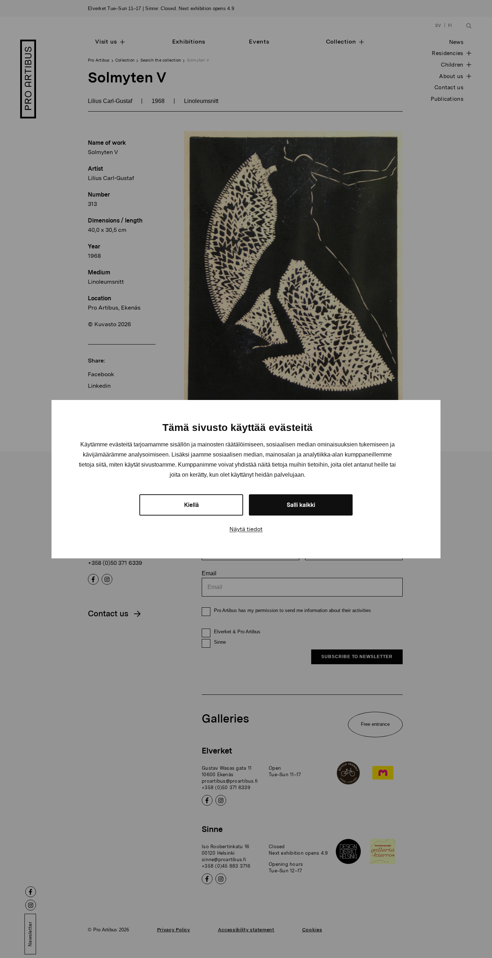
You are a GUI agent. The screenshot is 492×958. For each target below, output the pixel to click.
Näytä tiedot (246, 529)
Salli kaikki (301, 505)
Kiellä (191, 505)
